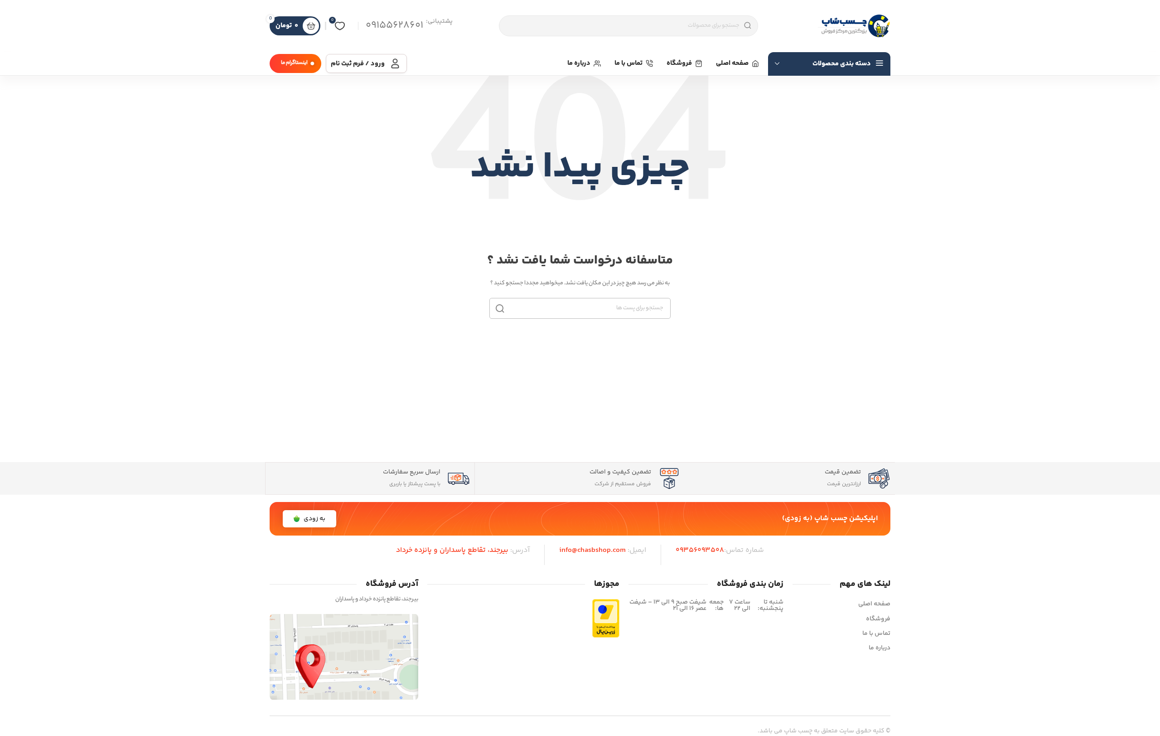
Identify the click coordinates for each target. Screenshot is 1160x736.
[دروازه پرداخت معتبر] (605, 618)
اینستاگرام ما (294, 63)
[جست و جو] (499, 308)
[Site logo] (854, 25)
